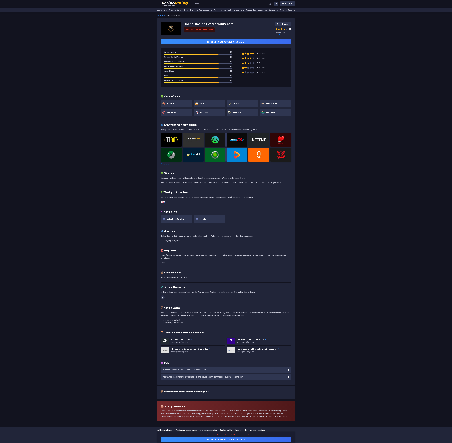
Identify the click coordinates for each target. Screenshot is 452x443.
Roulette (170, 103)
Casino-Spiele (175, 10)
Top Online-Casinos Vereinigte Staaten (226, 42)
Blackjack (236, 112)
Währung (218, 10)
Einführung (162, 10)
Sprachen (262, 10)
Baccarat (203, 112)
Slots (201, 103)
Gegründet (273, 10)
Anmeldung (287, 4)
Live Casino (271, 112)
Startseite (161, 15)
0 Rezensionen (283, 35)
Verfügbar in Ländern (234, 10)
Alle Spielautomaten (208, 430)
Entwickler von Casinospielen (198, 10)
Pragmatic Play (241, 430)
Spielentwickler (226, 430)
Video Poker (172, 112)
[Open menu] (159, 4)
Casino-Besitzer (288, 10)
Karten (235, 103)
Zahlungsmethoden (165, 430)
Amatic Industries (257, 430)
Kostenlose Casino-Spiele (186, 430)
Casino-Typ (251, 10)
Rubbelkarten (271, 103)
